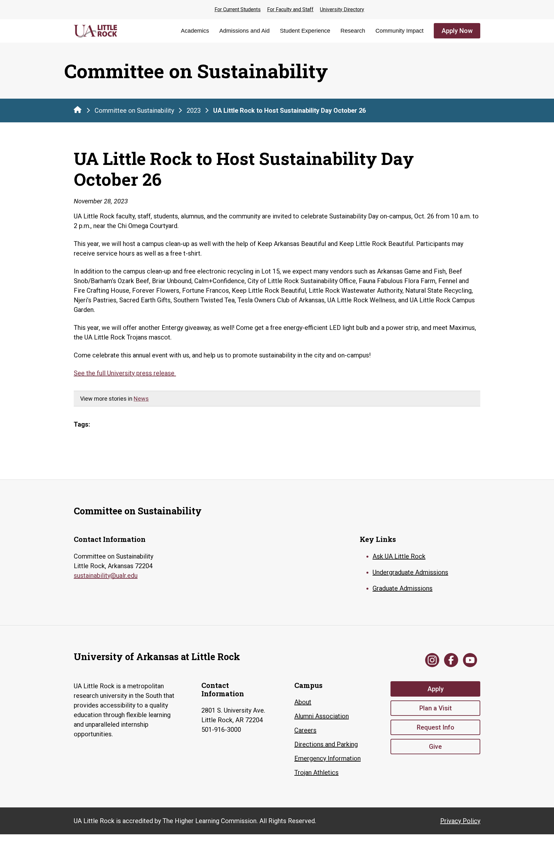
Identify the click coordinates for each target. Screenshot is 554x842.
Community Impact (399, 31)
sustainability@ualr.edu (106, 575)
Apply (435, 689)
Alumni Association (321, 716)
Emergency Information (327, 758)
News (141, 398)
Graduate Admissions (402, 588)
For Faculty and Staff (290, 9)
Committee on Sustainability (134, 110)
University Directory (342, 9)
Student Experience (305, 31)
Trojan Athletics (316, 772)
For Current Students (237, 9)
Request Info (435, 727)
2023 (194, 110)
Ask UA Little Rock (399, 556)
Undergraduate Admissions (410, 572)
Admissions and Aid (244, 31)
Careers (305, 730)
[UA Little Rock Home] (77, 109)
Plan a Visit (435, 708)
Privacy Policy (460, 821)
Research (352, 31)
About (302, 702)
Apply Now (457, 31)
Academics (195, 31)
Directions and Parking (326, 744)
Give (435, 746)
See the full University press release (125, 373)
